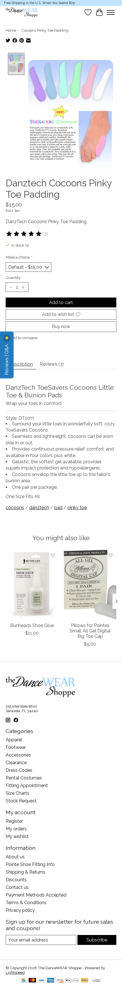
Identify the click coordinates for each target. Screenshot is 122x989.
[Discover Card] (60, 980)
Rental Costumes (24, 778)
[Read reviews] (24, 233)
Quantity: (13, 277)
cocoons (15, 507)
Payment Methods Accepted (36, 895)
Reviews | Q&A (6, 359)
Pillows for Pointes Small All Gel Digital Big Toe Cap (90, 631)
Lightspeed (15, 972)
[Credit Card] (23, 980)
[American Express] (50, 980)
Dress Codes (19, 770)
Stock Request (21, 800)
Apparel (14, 739)
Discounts (16, 879)
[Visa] (41, 980)
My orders (16, 828)
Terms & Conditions (26, 902)
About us (15, 856)
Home (11, 30)
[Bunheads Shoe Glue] (32, 584)
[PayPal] (85, 980)
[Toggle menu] (110, 12)
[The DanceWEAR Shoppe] (22, 12)
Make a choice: (19, 257)
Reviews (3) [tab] (52, 364)
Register (14, 821)
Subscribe (97, 940)
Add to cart (61, 302)
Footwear (16, 747)
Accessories (18, 755)
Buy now (61, 326)
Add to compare (23, 337)
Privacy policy (20, 910)
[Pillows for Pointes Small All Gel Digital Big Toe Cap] (90, 584)
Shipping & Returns (25, 872)
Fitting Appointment (27, 785)
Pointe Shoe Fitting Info (30, 864)
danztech (39, 507)
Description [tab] (21, 364)
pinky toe (77, 507)
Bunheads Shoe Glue (32, 625)
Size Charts (17, 793)
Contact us (17, 887)
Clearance (16, 762)
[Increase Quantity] (23, 287)
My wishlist (17, 836)
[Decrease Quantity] (11, 287)
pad (58, 507)
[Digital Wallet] (72, 980)
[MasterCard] (32, 980)
